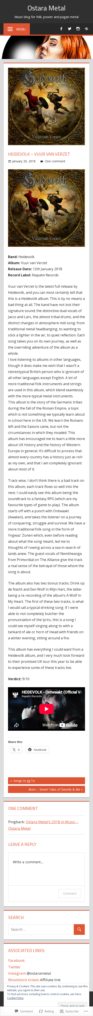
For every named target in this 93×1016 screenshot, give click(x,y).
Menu (21, 29)
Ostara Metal (46, 8)
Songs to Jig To (21, 781)
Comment (70, 893)
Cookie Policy (15, 998)
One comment (55, 161)
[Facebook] (61, 28)
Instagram (17, 973)
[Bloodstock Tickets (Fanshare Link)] (86, 28)
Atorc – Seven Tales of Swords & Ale (44, 790)
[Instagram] (78, 28)
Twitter (14, 966)
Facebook (16, 960)
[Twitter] (69, 28)
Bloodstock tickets (23, 979)
